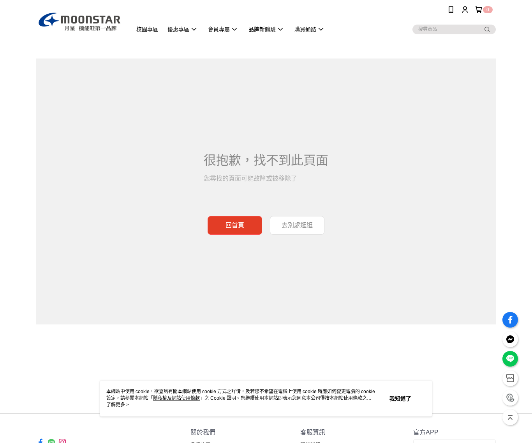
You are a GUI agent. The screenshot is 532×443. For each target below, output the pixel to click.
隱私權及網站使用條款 (176, 398)
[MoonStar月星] (79, 20)
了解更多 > (117, 405)
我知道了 (400, 398)
